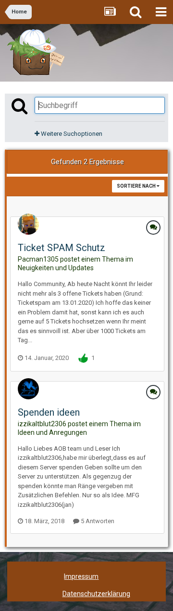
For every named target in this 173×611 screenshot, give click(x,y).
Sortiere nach (137, 186)
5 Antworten (96, 521)
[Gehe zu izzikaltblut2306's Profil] (28, 388)
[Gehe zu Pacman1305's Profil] (28, 224)
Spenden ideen (49, 412)
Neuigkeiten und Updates (56, 268)
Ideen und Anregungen (52, 432)
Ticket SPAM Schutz (61, 247)
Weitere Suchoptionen (70, 133)
